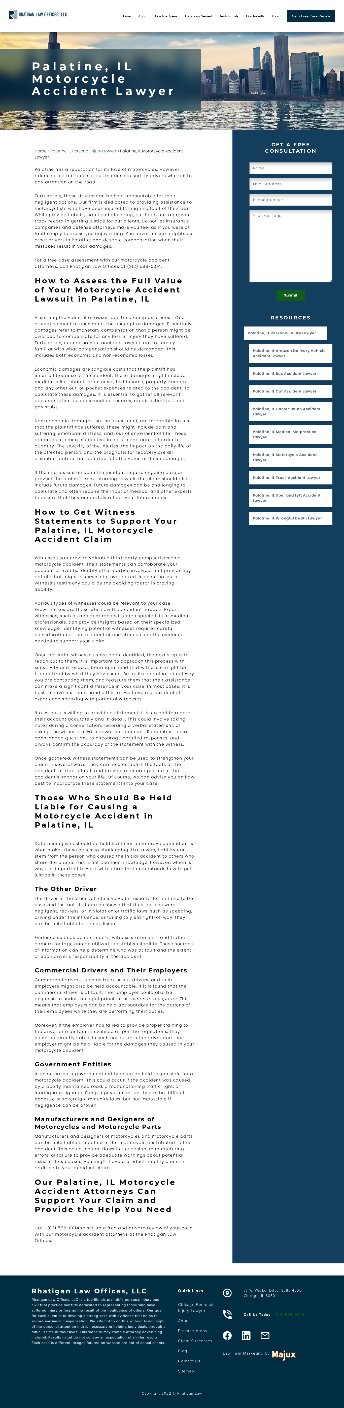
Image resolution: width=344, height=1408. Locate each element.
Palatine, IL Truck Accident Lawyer (287, 477)
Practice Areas (166, 16)
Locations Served (198, 16)
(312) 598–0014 (289, 1314)
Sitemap (186, 1371)
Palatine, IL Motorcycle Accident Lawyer (285, 457)
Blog (275, 16)
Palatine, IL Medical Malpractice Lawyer (285, 434)
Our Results (255, 16)
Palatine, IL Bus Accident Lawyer (285, 373)
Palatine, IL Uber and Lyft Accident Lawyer (287, 498)
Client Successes (195, 1341)
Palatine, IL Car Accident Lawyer (285, 391)
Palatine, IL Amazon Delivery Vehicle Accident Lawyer (289, 353)
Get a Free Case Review (311, 16)
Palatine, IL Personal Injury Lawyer (83, 151)
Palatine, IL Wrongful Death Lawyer (287, 518)
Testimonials (229, 16)
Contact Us (189, 1361)
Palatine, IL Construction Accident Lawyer (287, 411)
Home (126, 16)
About (143, 16)
